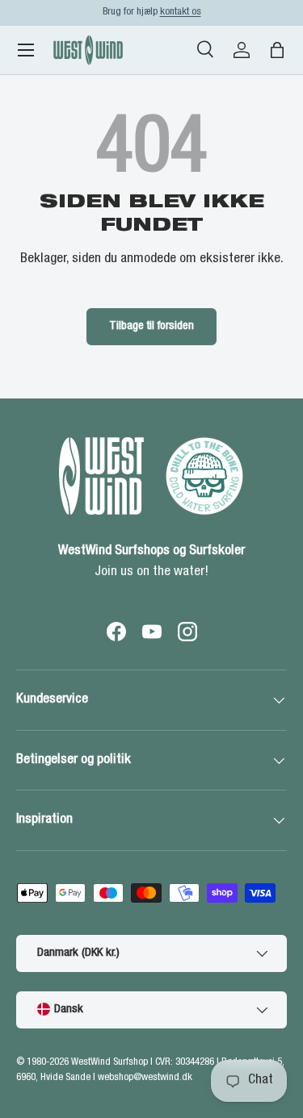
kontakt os (180, 12)
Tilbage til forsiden (151, 326)
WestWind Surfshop (109, 1063)
